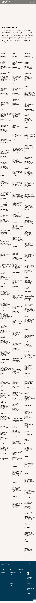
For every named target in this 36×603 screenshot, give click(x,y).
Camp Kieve (3, 572)
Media (11, 576)
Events (2, 581)
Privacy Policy (12, 585)
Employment (12, 574)
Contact (19, 572)
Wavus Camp (3, 574)
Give (19, 574)
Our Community (13, 572)
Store (19, 576)
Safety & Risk (12, 579)
